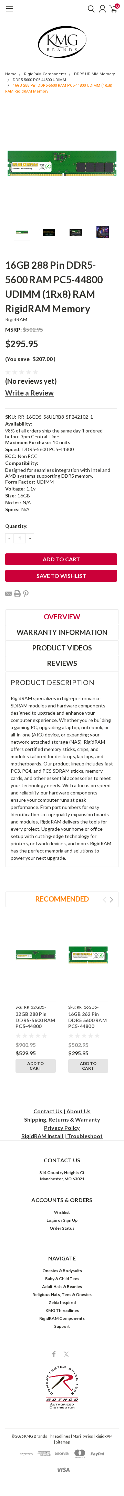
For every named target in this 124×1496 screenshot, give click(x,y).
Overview (62, 616)
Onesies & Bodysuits (62, 1270)
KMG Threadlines (62, 1310)
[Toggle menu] (9, 12)
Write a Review (29, 393)
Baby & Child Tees (62, 1278)
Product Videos (62, 648)
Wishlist (62, 1212)
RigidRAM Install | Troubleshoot (62, 1136)
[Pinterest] (25, 593)
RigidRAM (16, 319)
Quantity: (16, 526)
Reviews (62, 663)
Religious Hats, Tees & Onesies (62, 1294)
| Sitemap (62, 1442)
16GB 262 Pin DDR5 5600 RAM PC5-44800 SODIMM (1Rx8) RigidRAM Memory (87, 1029)
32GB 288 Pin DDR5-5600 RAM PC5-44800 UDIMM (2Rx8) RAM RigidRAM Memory (35, 1029)
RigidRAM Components (45, 74)
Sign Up (70, 1220)
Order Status (62, 1228)
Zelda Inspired (62, 1302)
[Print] (17, 593)
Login (51, 1220)
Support (62, 1326)
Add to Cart (35, 1066)
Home (11, 74)
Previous (12, 163)
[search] (89, 8)
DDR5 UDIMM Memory (94, 74)
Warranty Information (62, 632)
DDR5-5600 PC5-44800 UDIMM (39, 80)
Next (112, 163)
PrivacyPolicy (62, 1127)
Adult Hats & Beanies (62, 1286)
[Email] (8, 593)
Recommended (62, 899)
